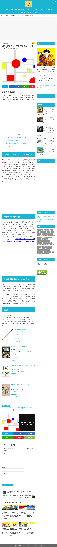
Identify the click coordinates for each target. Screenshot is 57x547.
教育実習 (14, 412)
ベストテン (39, 242)
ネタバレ (39, 239)
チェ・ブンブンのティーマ (27, 545)
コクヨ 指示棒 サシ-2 (19, 329)
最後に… (9, 146)
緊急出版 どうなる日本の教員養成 (18, 346)
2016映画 (24, 9)
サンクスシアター (42, 9)
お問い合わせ (23, 12)
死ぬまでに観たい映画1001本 (33, 9)
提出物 (4, 412)
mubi (41, 231)
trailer (52, 231)
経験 (24, 412)
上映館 (38, 244)
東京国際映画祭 (48, 248)
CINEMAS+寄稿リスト (43, 83)
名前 (3, 467)
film (38, 231)
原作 (52, 244)
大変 (4, 410)
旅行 (51, 9)
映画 (43, 248)
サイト (3, 479)
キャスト (47, 235)
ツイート (39, 99)
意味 (41, 246)
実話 (38, 246)
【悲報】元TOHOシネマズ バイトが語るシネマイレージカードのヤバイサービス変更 (49, 141)
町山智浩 (46, 251)
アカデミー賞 (45, 233)
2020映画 (6, 9)
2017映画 (20, 9)
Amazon (16, 336)
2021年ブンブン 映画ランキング (32, 12)
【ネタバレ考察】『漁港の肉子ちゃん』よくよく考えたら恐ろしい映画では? (48, 150)
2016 (42, 230)
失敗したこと (10, 410)
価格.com (17, 341)
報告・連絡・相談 (27, 407)
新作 (51, 246)
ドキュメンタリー (47, 237)
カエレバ (20, 331)
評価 (44, 253)
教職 (9, 412)
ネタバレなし (45, 239)
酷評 (47, 253)
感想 (26, 410)
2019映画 (11, 9)
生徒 (19, 412)
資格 (9, 405)
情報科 (21, 410)
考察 (38, 253)
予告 (42, 244)
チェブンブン (6, 407)
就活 (4, 405)
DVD (51, 230)
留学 (50, 251)
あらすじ (39, 233)
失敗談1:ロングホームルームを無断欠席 (17, 137)
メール (4, 473)
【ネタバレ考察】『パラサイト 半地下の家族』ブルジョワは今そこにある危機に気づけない (45, 130)
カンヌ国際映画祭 (41, 235)
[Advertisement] (28, 29)
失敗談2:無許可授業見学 (13, 140)
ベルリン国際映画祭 (47, 242)
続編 (53, 251)
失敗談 (16, 410)
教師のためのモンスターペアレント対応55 (20, 384)
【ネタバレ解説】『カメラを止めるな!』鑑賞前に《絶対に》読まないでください (48, 111)
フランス (47, 241)
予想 (49, 244)
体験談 (20, 407)
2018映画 (15, 9)
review (48, 231)
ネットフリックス (41, 241)
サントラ (52, 235)
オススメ (50, 233)
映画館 (48, 9)
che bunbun (46, 230)
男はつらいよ (40, 251)
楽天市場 (17, 338)
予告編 (45, 244)
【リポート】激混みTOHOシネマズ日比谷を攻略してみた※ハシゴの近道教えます (49, 120)
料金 (47, 246)
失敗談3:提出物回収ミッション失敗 (16, 143)
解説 (41, 253)
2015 (38, 230)
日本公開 (39, 248)
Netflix (44, 231)
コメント (4, 453)
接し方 (31, 410)
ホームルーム (14, 407)
